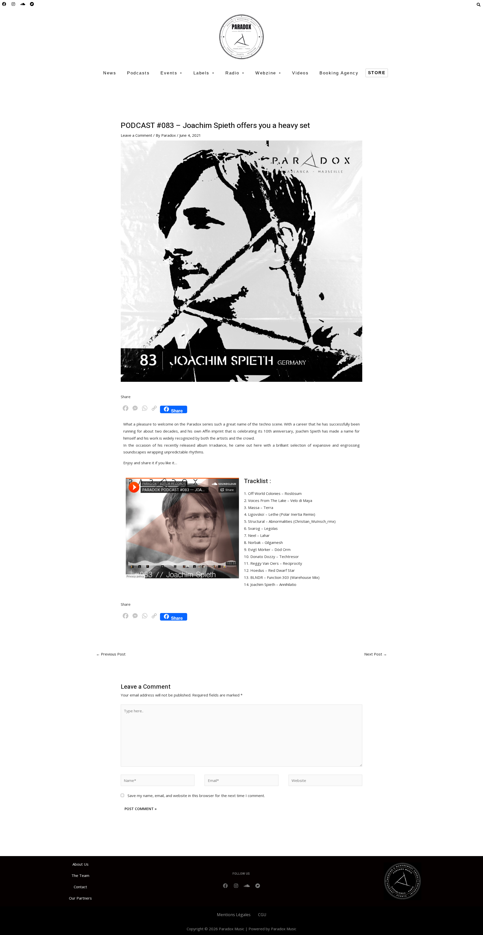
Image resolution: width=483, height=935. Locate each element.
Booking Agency (338, 73)
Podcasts (138, 73)
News (109, 73)
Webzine (265, 73)
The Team (80, 875)
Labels (201, 73)
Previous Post (111, 654)
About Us (80, 864)
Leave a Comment (136, 135)
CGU (262, 914)
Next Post (375, 654)
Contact (80, 886)
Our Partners (80, 898)
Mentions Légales (234, 914)
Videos (300, 73)
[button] (171, 73)
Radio (232, 73)
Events (168, 73)
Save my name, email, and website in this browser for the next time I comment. (196, 795)
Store (377, 72)
